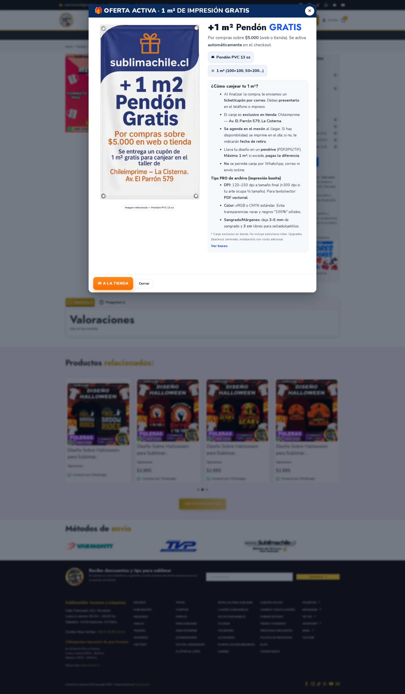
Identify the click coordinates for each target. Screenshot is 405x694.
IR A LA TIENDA (113, 283)
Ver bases (219, 246)
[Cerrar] (309, 11)
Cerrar (144, 283)
